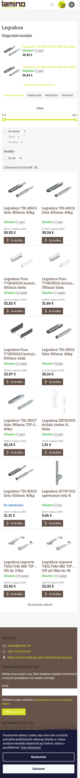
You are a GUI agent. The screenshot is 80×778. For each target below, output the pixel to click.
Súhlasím (38, 769)
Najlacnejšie (34, 95)
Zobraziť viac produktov (38, 84)
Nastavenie (38, 757)
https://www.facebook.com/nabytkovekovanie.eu (39, 657)
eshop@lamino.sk (19, 645)
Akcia (13, 136)
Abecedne (67, 95)
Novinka (15, 142)
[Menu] (71, 4)
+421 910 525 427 (19, 651)
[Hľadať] (52, 4)
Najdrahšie (51, 95)
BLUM (15, 158)
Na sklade (17, 131)
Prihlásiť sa (14, 712)
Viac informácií (31, 747)
